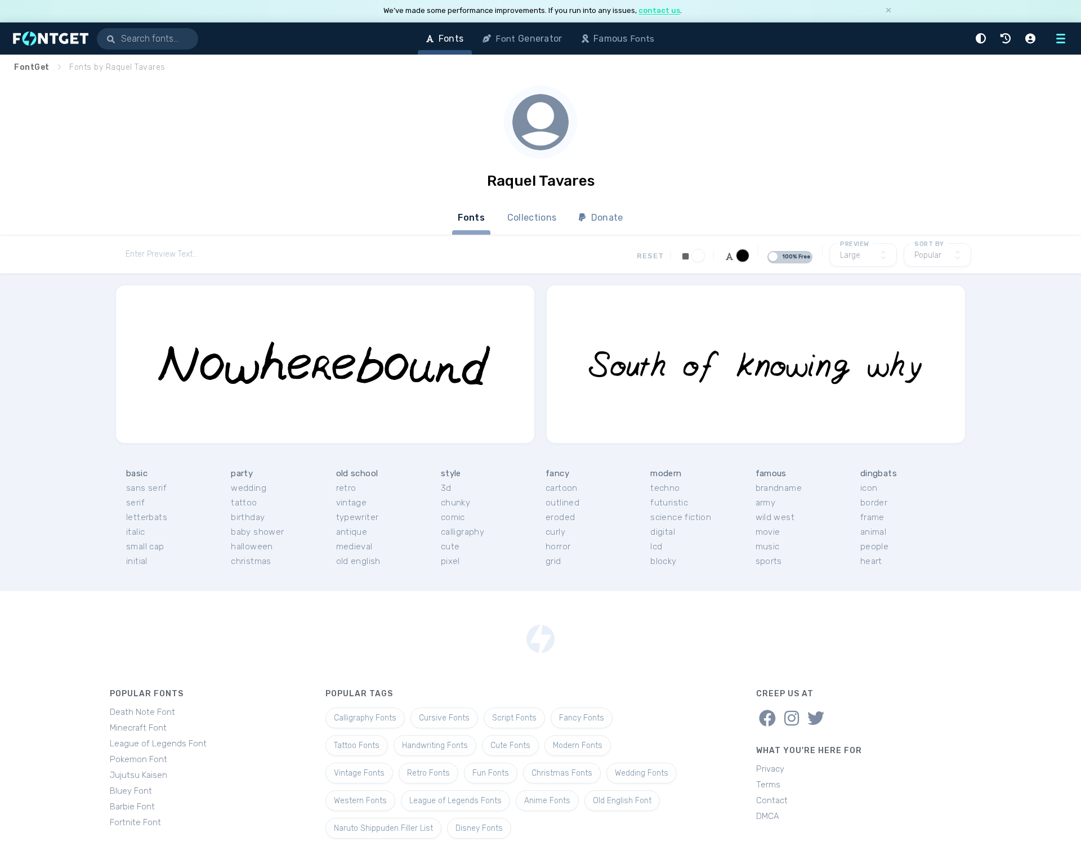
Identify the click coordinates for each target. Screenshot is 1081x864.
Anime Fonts (547, 800)
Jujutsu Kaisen (138, 775)
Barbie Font (132, 807)
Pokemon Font (138, 759)
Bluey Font (131, 791)
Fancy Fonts (581, 718)
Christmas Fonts (561, 773)
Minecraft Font (138, 728)
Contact (772, 800)
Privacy (770, 769)
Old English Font (622, 800)
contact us (659, 10)
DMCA (767, 816)
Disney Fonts (479, 828)
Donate (606, 217)
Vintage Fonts (359, 773)
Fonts (471, 217)
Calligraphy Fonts (365, 718)
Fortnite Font (135, 822)
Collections (531, 217)
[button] (982, 39)
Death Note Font (142, 712)
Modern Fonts (577, 745)
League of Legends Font (158, 743)
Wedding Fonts (641, 773)
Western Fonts (360, 800)
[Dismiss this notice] (888, 11)
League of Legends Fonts (455, 800)
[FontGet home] (48, 39)
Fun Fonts (490, 773)
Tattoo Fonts (356, 745)
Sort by (929, 244)
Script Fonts (514, 718)
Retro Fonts (428, 773)
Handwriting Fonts (435, 745)
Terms (768, 785)
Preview (854, 244)
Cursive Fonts (444, 718)
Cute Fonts (510, 745)
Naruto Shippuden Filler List (383, 828)
